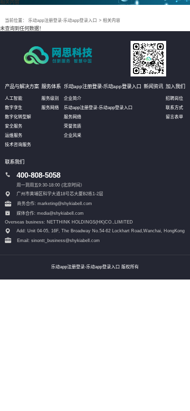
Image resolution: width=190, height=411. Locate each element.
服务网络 (50, 107)
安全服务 (13, 126)
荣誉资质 (72, 126)
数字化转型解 (18, 116)
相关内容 (111, 20)
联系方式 (174, 107)
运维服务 (13, 135)
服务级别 (50, 98)
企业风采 (72, 135)
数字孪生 (13, 107)
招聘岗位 (174, 98)
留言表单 (174, 116)
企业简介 (72, 98)
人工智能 (13, 98)
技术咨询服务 (18, 144)
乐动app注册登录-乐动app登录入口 (62, 20)
